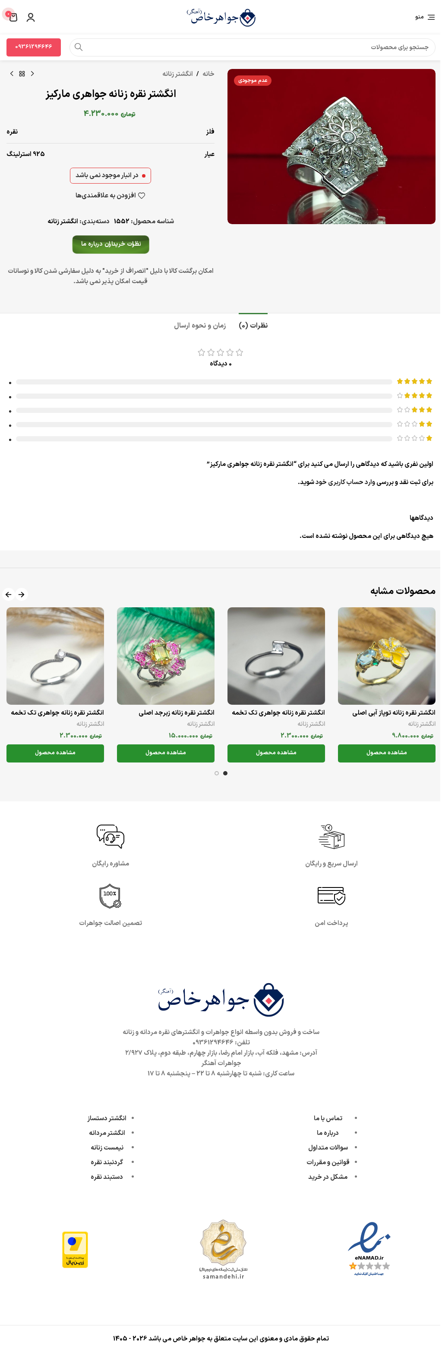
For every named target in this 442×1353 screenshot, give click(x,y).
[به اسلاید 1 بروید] (225, 773)
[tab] (253, 325)
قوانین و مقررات (328, 1163)
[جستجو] (78, 47)
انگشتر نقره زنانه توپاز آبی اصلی (394, 713)
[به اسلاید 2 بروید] (217, 773)
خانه (208, 74)
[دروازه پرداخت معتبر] (75, 1249)
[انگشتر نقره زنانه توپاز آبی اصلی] (387, 656)
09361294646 (33, 47)
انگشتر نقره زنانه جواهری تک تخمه (278, 713)
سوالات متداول (328, 1148)
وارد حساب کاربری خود (345, 482)
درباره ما (328, 1133)
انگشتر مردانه (107, 1133)
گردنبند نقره (107, 1163)
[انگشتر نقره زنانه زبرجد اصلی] (166, 656)
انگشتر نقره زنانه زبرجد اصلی (177, 713)
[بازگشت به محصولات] (22, 74)
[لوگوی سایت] (221, 17)
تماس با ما (328, 1119)
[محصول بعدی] (11, 74)
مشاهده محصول (386, 753)
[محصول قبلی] (32, 74)
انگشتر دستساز (106, 1119)
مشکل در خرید (327, 1177)
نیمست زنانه (107, 1148)
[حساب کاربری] (30, 17)
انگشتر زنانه (177, 74)
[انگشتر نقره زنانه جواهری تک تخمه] (276, 656)
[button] (21, 594)
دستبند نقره (107, 1177)
